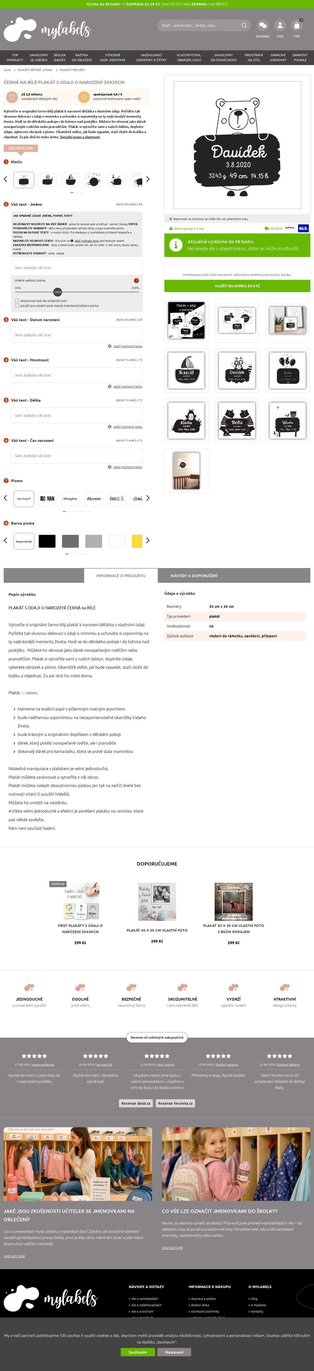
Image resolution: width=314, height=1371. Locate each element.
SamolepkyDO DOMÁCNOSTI (224, 57)
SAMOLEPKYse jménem (39, 57)
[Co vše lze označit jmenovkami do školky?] (236, 1164)
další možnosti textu (128, 346)
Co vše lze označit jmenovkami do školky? (219, 1211)
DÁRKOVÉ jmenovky (278, 57)
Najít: (167, 25)
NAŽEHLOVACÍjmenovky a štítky (151, 57)
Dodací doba (200, 1305)
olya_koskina (165, 1064)
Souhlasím (138, 1352)
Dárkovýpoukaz (300, 57)
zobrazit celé (14, 1256)
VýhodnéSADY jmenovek (112, 57)
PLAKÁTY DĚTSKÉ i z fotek (35, 69)
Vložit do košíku (237, 286)
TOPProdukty (15, 57)
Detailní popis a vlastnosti (80, 137)
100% (58, 292)
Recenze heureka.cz (175, 1103)
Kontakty (257, 1311)
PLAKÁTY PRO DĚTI (72, 69)
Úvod (7, 69)
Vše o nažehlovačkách (146, 1305)
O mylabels (258, 1305)
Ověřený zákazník (227, 1064)
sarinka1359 (104, 1064)
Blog (254, 1299)
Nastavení (174, 1352)
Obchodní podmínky (205, 1311)
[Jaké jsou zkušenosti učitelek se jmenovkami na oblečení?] (78, 1164)
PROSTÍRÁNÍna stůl (254, 57)
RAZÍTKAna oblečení (82, 57)
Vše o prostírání (142, 1311)
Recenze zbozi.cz (135, 1103)
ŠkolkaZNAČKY (60, 57)
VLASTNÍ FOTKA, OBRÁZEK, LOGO (189, 57)
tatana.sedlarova (43, 1064)
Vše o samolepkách (144, 1299)
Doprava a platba (203, 1299)
